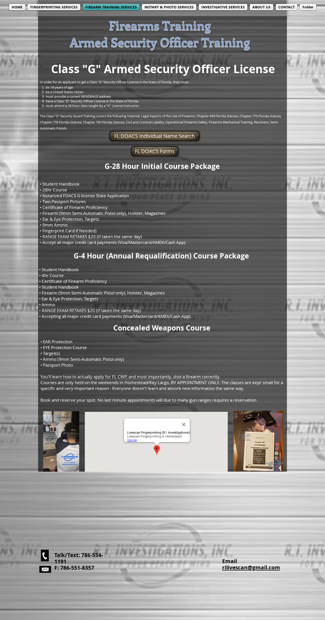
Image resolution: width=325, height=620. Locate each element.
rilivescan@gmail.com (251, 567)
